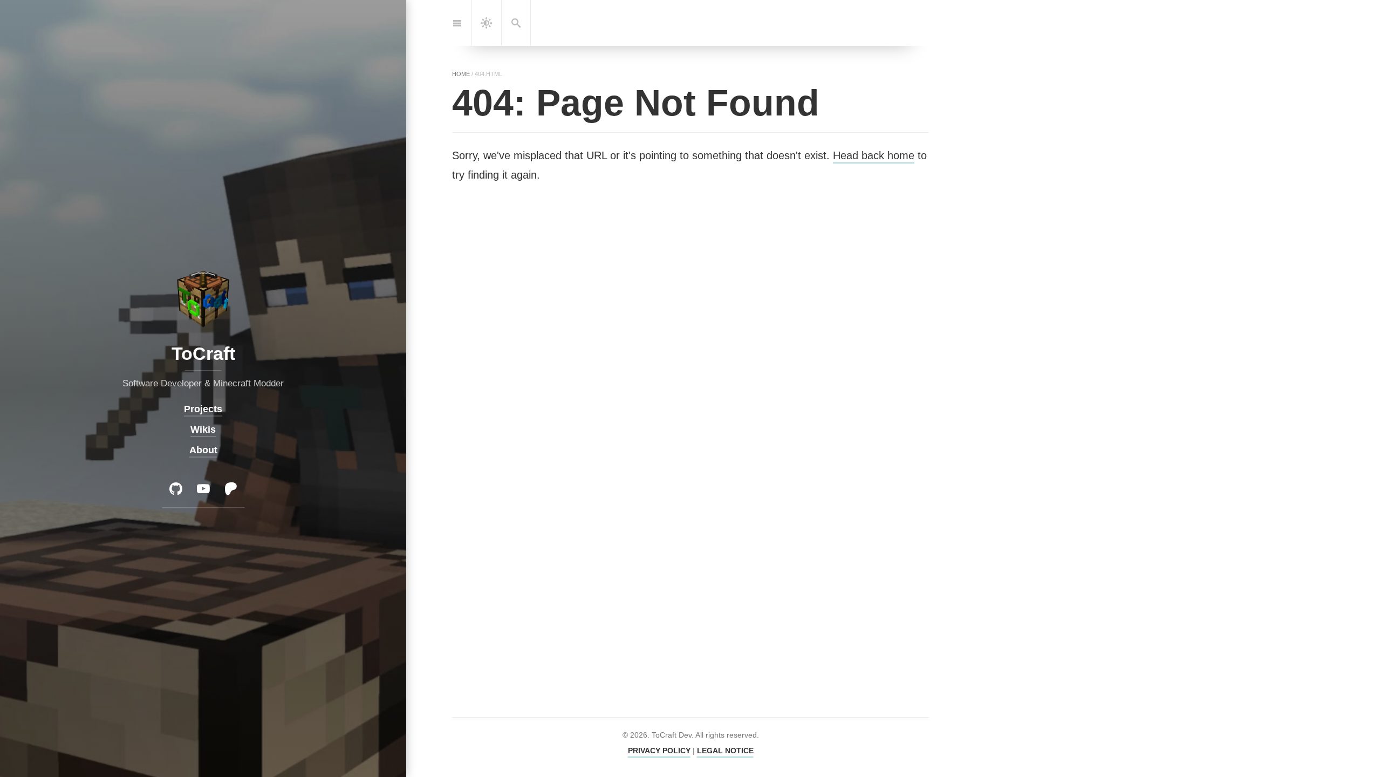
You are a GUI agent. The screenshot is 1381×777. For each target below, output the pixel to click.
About (203, 449)
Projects (203, 408)
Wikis (203, 429)
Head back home (873, 155)
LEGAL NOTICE (725, 750)
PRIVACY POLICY (659, 750)
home (461, 74)
